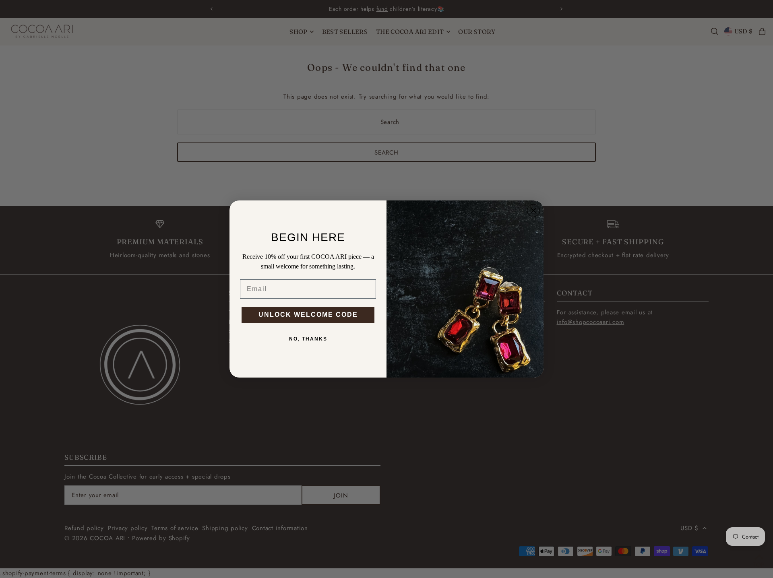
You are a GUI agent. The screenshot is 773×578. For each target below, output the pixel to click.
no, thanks (308, 339)
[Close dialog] (533, 210)
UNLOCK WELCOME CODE (308, 314)
